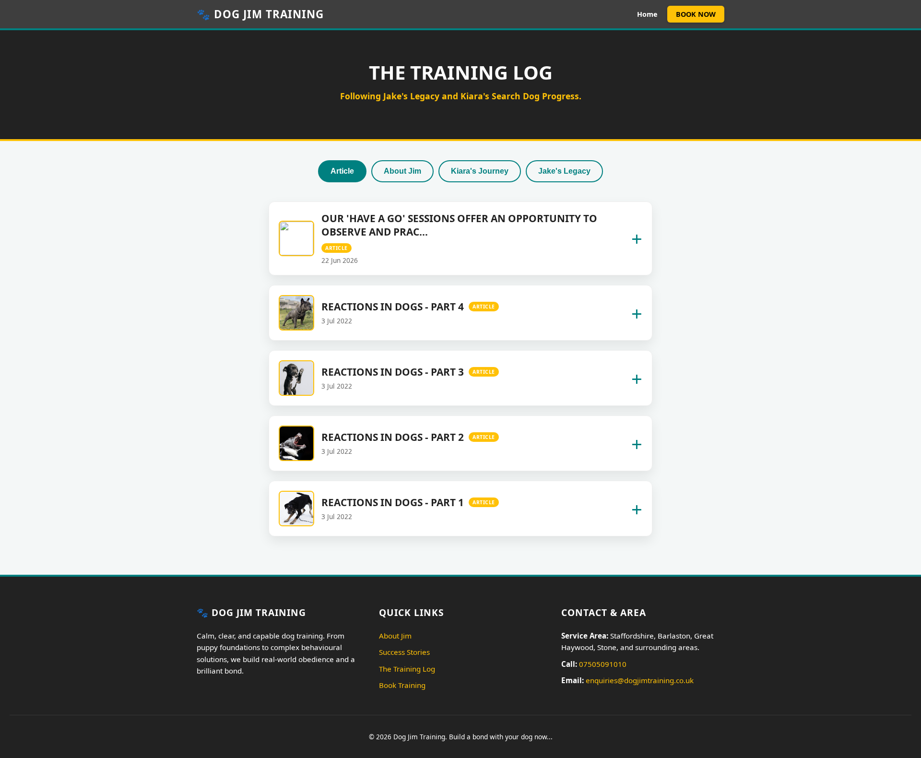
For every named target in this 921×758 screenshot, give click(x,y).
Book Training (402, 685)
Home (647, 14)
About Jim (402, 171)
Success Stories (404, 652)
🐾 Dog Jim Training (260, 14)
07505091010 (602, 664)
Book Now (696, 14)
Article (342, 171)
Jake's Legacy (564, 171)
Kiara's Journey (479, 171)
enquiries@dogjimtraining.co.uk (640, 680)
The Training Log (407, 669)
